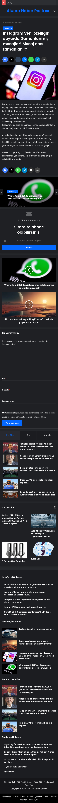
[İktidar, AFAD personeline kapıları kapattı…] (10, 484)
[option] (29, 192)
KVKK (46, 797)
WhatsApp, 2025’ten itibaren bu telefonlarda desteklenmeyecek (25, 197)
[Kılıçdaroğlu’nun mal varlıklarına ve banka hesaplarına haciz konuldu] (10, 460)
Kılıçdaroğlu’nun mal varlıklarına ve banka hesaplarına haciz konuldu (36, 700)
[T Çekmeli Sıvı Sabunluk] (14, 550)
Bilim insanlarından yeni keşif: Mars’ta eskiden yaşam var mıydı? (35, 642)
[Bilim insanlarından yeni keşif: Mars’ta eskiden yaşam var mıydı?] (9, 645)
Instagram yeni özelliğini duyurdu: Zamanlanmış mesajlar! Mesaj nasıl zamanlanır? (36, 656)
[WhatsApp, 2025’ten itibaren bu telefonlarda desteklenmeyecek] (9, 669)
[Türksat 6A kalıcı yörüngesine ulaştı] (9, 633)
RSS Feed (21, 782)
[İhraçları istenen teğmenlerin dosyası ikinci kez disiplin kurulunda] (10, 472)
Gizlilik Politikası (26, 797)
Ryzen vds (35, 558)
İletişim (15, 797)
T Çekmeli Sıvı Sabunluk (13, 561)
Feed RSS (38, 782)
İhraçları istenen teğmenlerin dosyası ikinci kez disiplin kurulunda (37, 712)
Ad (4, 378)
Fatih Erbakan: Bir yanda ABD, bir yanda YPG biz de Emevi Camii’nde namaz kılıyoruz (36, 447)
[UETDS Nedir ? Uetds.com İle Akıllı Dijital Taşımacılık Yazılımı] (43, 521)
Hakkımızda (6, 797)
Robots (29, 782)
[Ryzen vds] (43, 549)
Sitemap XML (9, 782)
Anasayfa (8, 22)
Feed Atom (48, 782)
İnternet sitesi (8, 401)
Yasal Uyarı (33, 800)
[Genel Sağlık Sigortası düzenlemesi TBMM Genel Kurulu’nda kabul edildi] (10, 494)
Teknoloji (18, 22)
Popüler (10, 435)
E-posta (6, 390)
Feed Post (29, 785)
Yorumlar (47, 435)
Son (28, 435)
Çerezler (38, 797)
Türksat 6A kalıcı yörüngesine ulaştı (36, 629)
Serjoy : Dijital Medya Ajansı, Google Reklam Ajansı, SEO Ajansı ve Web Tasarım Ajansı (14, 519)
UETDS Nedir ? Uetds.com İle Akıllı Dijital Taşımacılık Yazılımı (32, 3)
